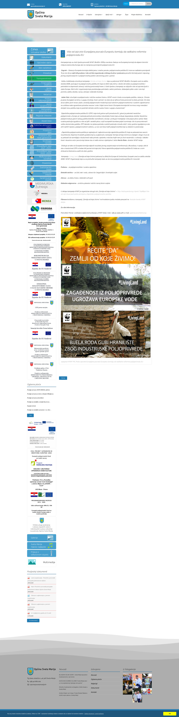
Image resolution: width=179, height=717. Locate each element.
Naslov (126, 3)
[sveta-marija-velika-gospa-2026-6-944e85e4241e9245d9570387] (137, 695)
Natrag (63, 378)
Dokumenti (95, 688)
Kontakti (147, 14)
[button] (94, 713)
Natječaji (94, 684)
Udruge (118, 14)
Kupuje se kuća (31, 406)
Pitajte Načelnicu (136, 14)
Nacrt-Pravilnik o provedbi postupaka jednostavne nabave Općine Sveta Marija (40, 589)
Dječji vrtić (109, 14)
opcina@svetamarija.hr (38, 6)
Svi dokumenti (33, 620)
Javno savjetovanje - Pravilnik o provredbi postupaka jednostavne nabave (41, 580)
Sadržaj (149, 3)
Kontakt (93, 692)
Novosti (80, 14)
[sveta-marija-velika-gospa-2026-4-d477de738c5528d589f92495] (147, 681)
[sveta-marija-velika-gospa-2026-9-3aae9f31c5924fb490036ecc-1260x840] (147, 691)
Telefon (64, 4)
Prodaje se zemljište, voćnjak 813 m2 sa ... (38, 402)
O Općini (89, 14)
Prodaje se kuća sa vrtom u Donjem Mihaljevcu (40, 394)
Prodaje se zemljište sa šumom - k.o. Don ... (39, 410)
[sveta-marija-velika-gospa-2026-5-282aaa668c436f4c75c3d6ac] (127, 687)
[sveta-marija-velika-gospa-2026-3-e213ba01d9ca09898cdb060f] (137, 681)
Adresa (96, 4)
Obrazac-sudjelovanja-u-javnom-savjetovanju (39, 598)
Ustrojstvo (98, 14)
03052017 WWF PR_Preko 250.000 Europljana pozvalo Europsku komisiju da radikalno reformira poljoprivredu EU (102, 362)
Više (30, 415)
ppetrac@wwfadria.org (138, 213)
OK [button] (170, 713)
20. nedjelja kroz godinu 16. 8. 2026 (39, 614)
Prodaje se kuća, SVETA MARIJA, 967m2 (38, 390)
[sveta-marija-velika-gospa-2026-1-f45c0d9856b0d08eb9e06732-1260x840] (127, 677)
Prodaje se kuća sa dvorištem (35, 398)
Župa (126, 14)
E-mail (32, 4)
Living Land (73, 156)
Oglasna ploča (96, 679)
